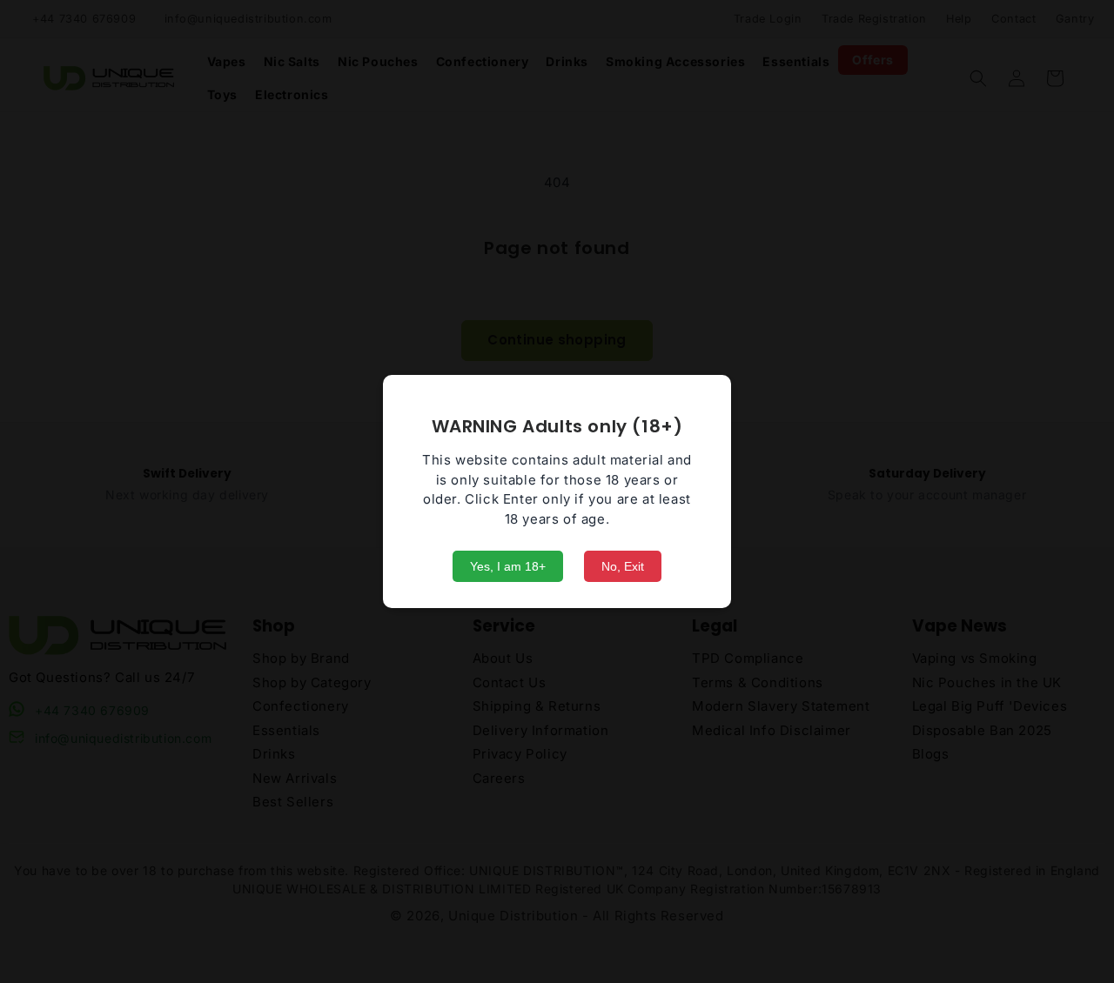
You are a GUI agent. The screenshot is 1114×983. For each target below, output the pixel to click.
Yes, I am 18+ (508, 566)
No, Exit (622, 566)
